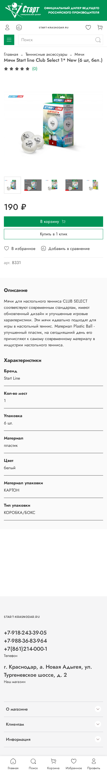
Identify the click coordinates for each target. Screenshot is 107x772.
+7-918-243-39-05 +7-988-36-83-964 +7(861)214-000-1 (25, 641)
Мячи (79, 54)
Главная (11, 54)
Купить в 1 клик (53, 234)
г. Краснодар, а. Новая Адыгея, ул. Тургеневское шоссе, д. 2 (48, 671)
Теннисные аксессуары (46, 54)
